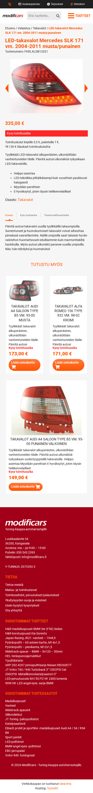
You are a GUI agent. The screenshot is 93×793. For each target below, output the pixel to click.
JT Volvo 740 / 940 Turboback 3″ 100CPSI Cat (35, 669)
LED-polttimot (14, 741)
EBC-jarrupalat (15, 751)
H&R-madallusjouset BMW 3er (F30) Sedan (34, 629)
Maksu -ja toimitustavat (21, 590)
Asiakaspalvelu (31, 4)
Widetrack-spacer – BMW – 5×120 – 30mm (34, 651)
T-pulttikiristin (14, 660)
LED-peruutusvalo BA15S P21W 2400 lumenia (36, 678)
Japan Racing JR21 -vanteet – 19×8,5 (30, 638)
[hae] (58, 15)
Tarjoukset (57, 4)
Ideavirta (65, 783)
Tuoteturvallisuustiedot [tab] (56, 215)
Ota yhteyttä (13, 610)
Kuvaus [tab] (9, 215)
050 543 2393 (25, 552)
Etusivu (10, 28)
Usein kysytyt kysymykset (22, 605)
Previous (6, 88)
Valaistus (24, 28)
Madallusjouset (15, 701)
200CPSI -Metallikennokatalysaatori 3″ (30, 674)
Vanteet (10, 705)
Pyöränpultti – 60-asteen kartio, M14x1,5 (32, 642)
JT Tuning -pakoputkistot (22, 719)
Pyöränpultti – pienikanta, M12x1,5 (28, 647)
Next (86, 88)
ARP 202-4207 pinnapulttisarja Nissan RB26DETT (38, 665)
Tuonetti (52, 788)
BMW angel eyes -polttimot (23, 746)
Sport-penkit (13, 737)
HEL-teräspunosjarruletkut (23, 656)
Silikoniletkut (13, 714)
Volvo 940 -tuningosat (20, 755)
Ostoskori (79, 4)
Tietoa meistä (14, 584)
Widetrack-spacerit (17, 710)
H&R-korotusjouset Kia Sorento (26, 633)
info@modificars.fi (34, 557)
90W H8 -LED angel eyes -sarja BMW (29, 683)
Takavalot (39, 28)
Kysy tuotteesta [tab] (28, 215)
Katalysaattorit (15, 723)
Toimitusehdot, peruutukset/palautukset (32, 595)
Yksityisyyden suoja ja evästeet (25, 600)
